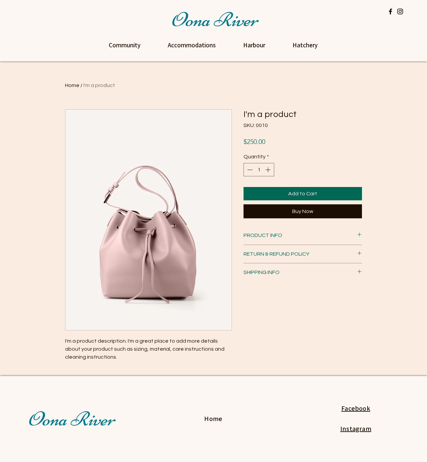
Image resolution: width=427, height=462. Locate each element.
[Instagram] (400, 11)
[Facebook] (390, 11)
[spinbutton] (259, 169)
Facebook (355, 408)
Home (72, 85)
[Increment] (268, 169)
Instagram (355, 428)
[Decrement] (249, 169)
